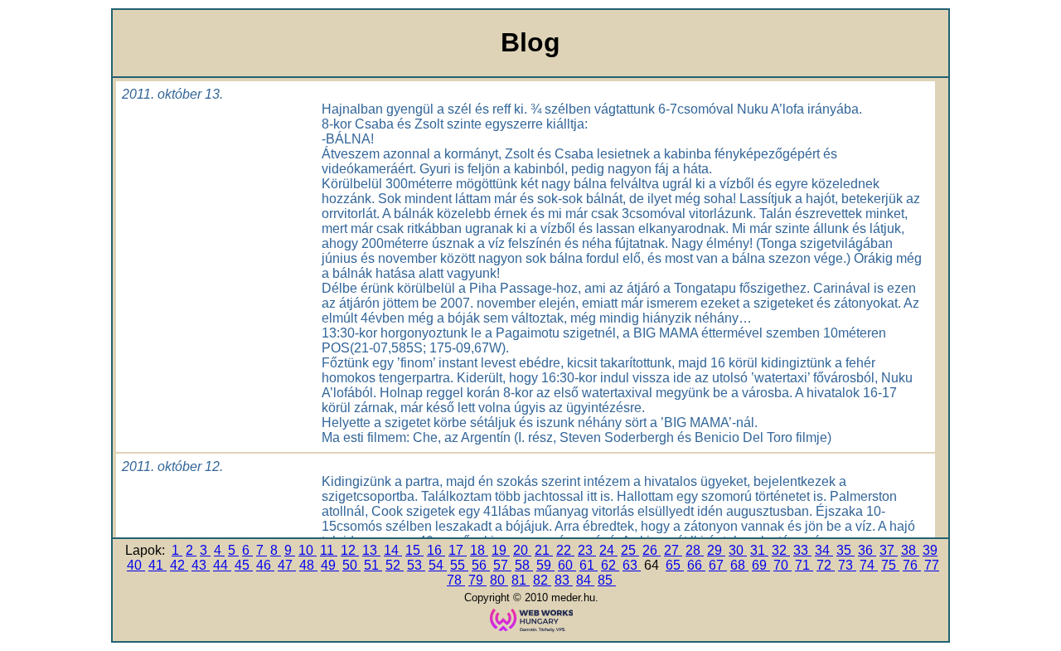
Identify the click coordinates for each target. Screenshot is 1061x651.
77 (931, 565)
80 (499, 580)
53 (416, 565)
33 (802, 550)
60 (567, 565)
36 (867, 550)
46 (265, 565)
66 (696, 565)
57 (502, 565)
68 (739, 565)
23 (587, 550)
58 (524, 565)
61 (588, 565)
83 (564, 580)
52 (394, 565)
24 (608, 550)
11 (328, 550)
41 (157, 565)
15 (414, 550)
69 (761, 565)
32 (781, 550)
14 (393, 550)
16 (436, 550)
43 (200, 565)
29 (716, 550)
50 (351, 565)
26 (651, 550)
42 (179, 565)
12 (350, 550)
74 (869, 565)
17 (457, 550)
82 (542, 580)
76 (912, 565)
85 (607, 580)
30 (738, 550)
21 (544, 550)
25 (630, 550)
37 (888, 550)
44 (222, 565)
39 (930, 550)
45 (244, 565)
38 (910, 550)
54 (438, 565)
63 (632, 565)
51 (373, 565)
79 (477, 580)
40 (136, 565)
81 (520, 580)
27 (673, 550)
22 (565, 550)
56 (481, 565)
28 (695, 550)
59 (545, 565)
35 (845, 550)
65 (675, 565)
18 (479, 550)
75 (890, 565)
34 (824, 550)
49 (330, 565)
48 (308, 565)
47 (287, 565)
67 (718, 565)
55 (459, 565)
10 (307, 550)
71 (804, 565)
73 (847, 565)
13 (371, 550)
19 (501, 550)
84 (585, 580)
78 (456, 580)
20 (522, 550)
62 (610, 565)
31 (759, 550)
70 (782, 565)
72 (825, 565)
